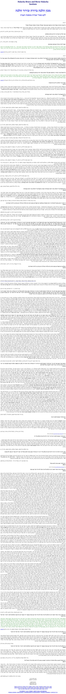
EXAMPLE (22, 691)
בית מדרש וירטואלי (18, 686)
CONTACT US (54, 692)
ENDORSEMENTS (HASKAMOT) (32, 692)
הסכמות (30, 686)
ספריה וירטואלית (48, 687)
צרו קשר (20, 688)
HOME (31, 691)
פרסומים (41, 686)
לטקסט (2, 52)
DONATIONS (20, 692)
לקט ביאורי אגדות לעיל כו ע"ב (59, 467)
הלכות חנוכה (36, 687)
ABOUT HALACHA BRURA (40, 691)
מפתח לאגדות (38, 688)
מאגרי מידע (32, 688)
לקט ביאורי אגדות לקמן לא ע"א (58, 433)
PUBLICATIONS (12, 692)
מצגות (43, 688)
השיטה (44, 686)
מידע (48, 686)
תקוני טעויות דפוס (26, 688)
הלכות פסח (42, 687)
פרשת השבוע (17, 687)
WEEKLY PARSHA (45, 692)
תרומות (33, 686)
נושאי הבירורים (23, 687)
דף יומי (46, 688)
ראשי (51, 686)
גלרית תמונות (25, 686)
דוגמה (37, 686)
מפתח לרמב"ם (30, 687)
